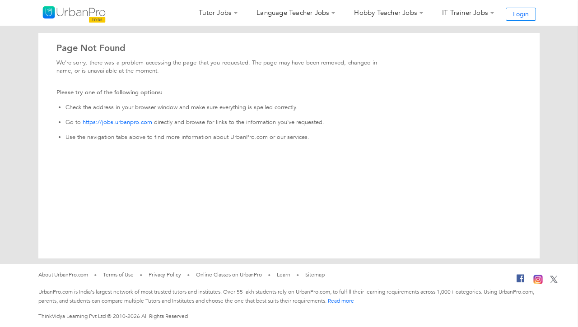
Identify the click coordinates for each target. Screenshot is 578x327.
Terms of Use (118, 274)
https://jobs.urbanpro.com (117, 122)
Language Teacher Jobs (292, 12)
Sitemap (315, 274)
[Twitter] (554, 281)
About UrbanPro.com (63, 274)
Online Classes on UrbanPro (229, 274)
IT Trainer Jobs (465, 12)
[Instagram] (538, 282)
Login (521, 14)
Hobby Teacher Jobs (385, 12)
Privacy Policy (165, 274)
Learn (283, 274)
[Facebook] (520, 282)
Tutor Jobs (215, 12)
